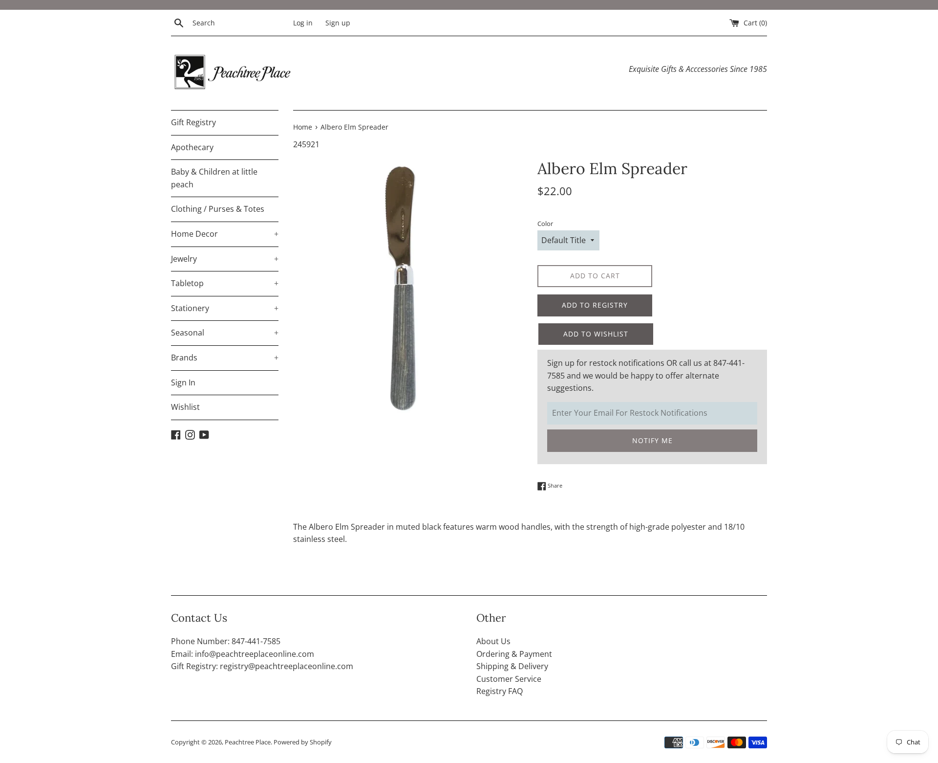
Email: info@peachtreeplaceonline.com (242, 654)
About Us (493, 641)
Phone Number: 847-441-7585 (225, 641)
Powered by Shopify (303, 742)
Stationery (224, 308)
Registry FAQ (499, 691)
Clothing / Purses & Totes (217, 208)
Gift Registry (193, 122)
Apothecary (192, 147)
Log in (303, 22)
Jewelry (224, 258)
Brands (224, 357)
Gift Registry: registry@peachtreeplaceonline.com (262, 666)
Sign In (183, 382)
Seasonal (224, 332)
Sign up (337, 22)
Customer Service (508, 678)
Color (545, 223)
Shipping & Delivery (512, 666)
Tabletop (224, 283)
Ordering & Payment (514, 654)
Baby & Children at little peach (214, 178)
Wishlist (185, 407)
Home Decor (224, 233)
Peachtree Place (248, 742)
